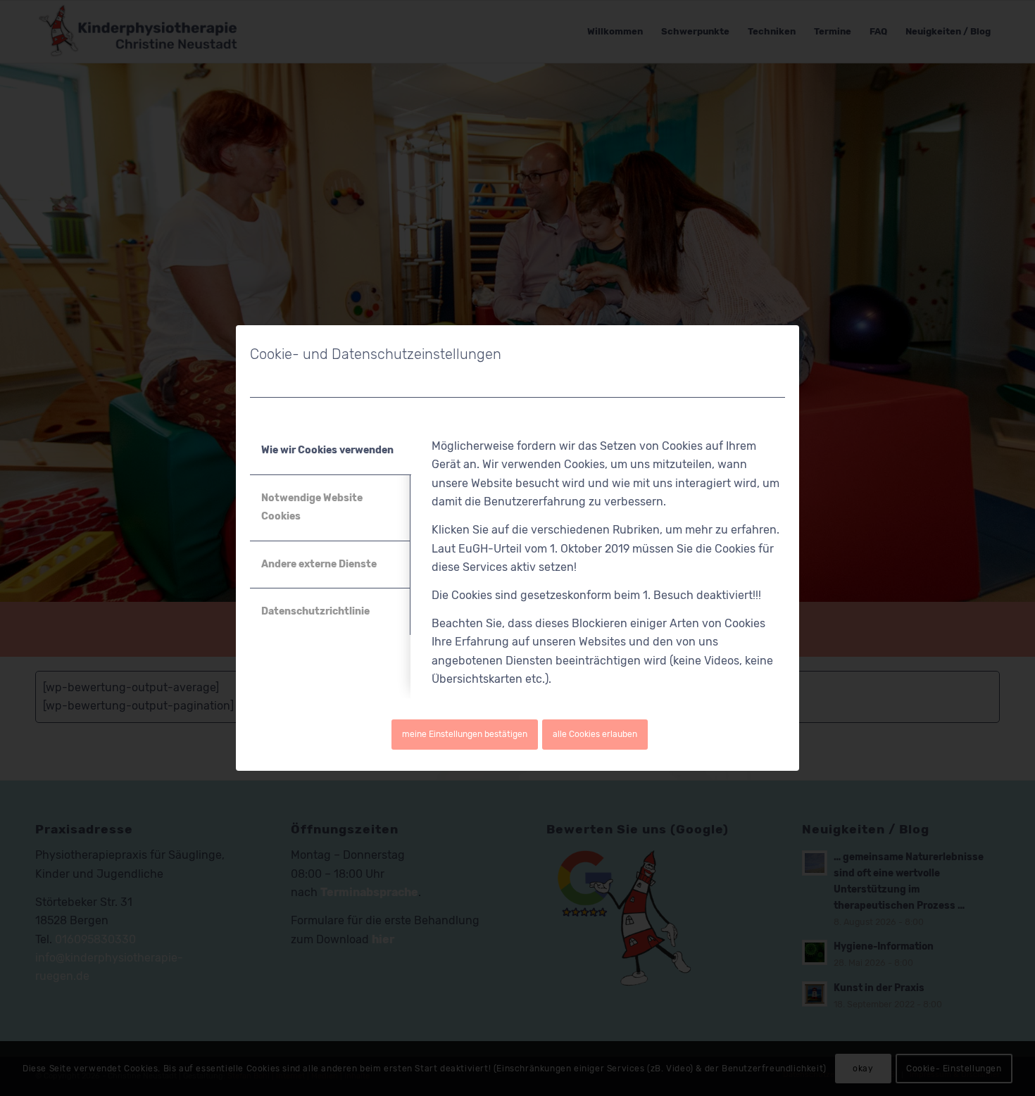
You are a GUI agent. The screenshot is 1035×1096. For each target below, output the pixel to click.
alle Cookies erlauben (595, 734)
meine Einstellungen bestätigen (464, 734)
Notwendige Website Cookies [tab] (312, 507)
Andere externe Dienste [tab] (319, 564)
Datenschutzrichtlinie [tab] (315, 611)
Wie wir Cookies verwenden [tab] (327, 450)
